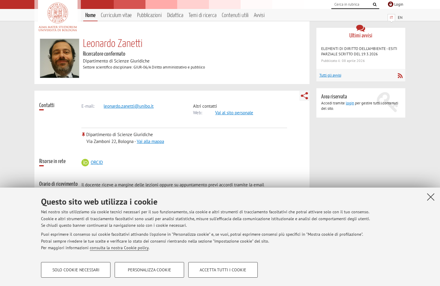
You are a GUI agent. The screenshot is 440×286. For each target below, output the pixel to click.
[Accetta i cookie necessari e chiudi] (431, 197)
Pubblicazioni (149, 15)
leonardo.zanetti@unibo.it (129, 106)
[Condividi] (304, 96)
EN (400, 17)
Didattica (175, 15)
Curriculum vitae (116, 15)
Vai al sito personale (234, 112)
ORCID (97, 162)
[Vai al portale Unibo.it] (57, 17)
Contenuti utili (235, 15)
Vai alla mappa (150, 141)
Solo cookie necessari (75, 270)
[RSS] (400, 76)
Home (90, 15)
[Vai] (374, 4)
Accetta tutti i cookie (223, 270)
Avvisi (259, 15)
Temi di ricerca (202, 15)
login (350, 103)
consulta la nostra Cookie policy (119, 247)
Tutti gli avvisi (330, 75)
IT (391, 17)
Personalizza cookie (149, 270)
